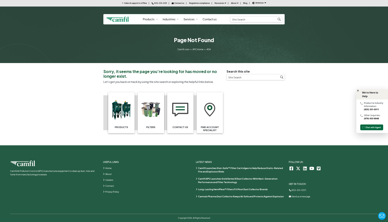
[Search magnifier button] (279, 19)
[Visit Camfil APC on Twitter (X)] (298, 168)
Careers (109, 180)
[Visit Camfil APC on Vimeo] (318, 168)
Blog (245, 3)
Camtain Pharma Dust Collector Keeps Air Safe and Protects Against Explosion (241, 196)
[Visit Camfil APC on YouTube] (311, 168)
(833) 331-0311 (371, 109)
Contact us (210, 19)
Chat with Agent (373, 127)
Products (148, 19)
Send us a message (300, 196)
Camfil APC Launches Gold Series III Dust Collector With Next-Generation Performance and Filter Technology (238, 180)
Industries (169, 19)
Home (108, 168)
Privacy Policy (112, 191)
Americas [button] (259, 3)
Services (189, 19)
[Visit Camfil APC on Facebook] (291, 168)
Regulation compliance (199, 3)
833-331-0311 (298, 190)
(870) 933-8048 (371, 118)
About (234, 3)
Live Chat (382, 216)
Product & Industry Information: (373, 104)
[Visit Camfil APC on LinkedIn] (305, 168)
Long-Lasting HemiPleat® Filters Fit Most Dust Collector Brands (233, 189)
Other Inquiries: (372, 115)
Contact (109, 185)
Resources (219, 3)
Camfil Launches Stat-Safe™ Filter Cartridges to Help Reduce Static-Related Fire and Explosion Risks (240, 170)
